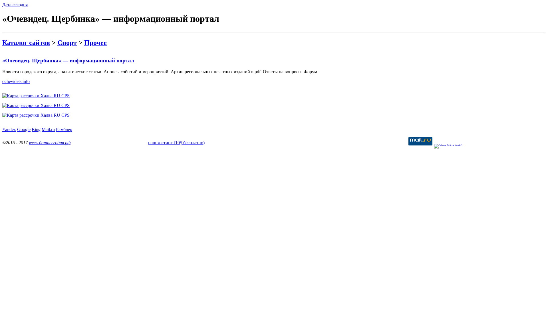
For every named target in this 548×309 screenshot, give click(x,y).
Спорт (67, 42)
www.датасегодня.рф (49, 142)
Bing (36, 129)
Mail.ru (48, 129)
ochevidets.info (16, 81)
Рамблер (64, 129)
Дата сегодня (15, 4)
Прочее (95, 42)
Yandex (9, 129)
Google (24, 129)
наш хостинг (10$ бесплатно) (176, 142)
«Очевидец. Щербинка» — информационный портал (68, 61)
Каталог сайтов (26, 42)
